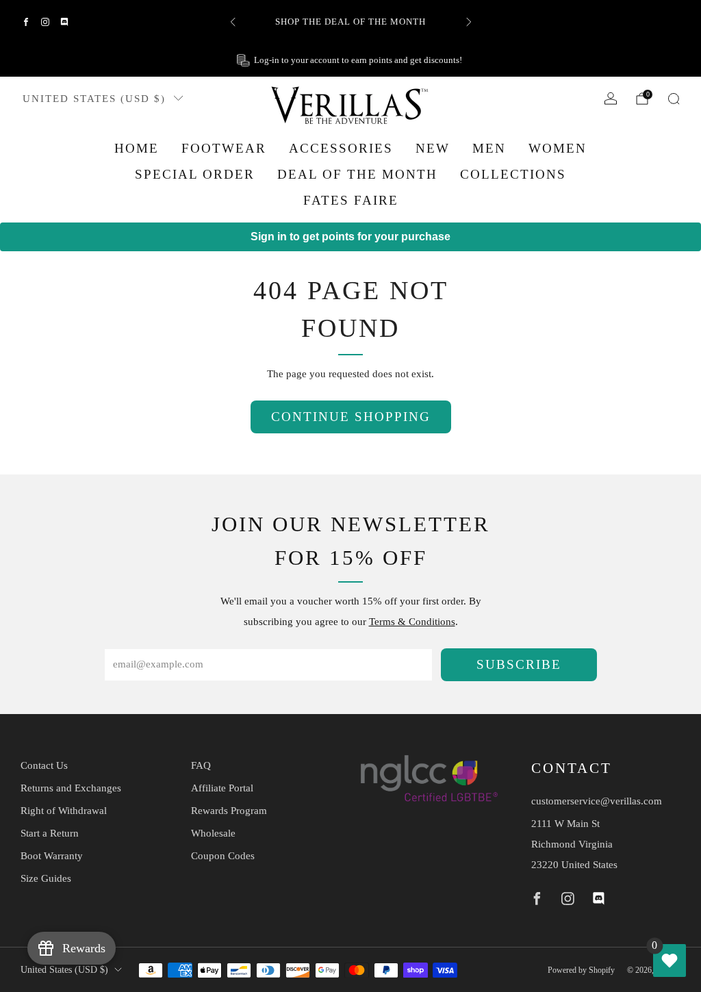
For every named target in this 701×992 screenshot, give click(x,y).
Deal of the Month (357, 174)
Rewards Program (229, 810)
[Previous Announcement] (233, 22)
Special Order (195, 174)
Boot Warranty (52, 855)
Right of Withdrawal (64, 810)
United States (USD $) (94, 98)
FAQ (201, 765)
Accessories (341, 148)
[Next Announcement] (469, 22)
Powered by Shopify (581, 970)
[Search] (673, 98)
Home (136, 148)
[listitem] (350, 22)
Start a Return (50, 833)
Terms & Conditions (412, 621)
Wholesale (213, 833)
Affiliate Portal (222, 788)
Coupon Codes (223, 855)
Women (557, 148)
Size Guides (46, 878)
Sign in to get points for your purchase (350, 236)
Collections (513, 174)
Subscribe (518, 664)
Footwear (223, 148)
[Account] (610, 98)
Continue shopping (351, 416)
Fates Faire (350, 200)
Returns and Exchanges (71, 788)
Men (489, 148)
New (433, 148)
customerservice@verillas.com (596, 801)
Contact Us (44, 765)
